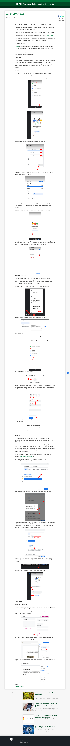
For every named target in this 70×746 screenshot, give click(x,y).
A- (60, 18)
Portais (6, 1)
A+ (63, 18)
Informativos (40, 7)
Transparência (35, 1)
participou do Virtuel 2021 (38, 26)
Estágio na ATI (54, 7)
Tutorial (22, 686)
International (50, 1)
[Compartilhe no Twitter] (61, 16)
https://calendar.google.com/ (26, 456)
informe (17, 46)
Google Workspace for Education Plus (23, 50)
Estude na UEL (13, 1)
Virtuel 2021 (50, 35)
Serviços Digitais (22, 7)
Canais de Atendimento (32, 7)
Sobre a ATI (15, 7)
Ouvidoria (29, 1)
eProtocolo (43, 1)
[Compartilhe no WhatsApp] (63, 16)
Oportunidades (21, 1)
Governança (47, 7)
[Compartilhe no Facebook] (58, 16)
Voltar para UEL (62, 1)
